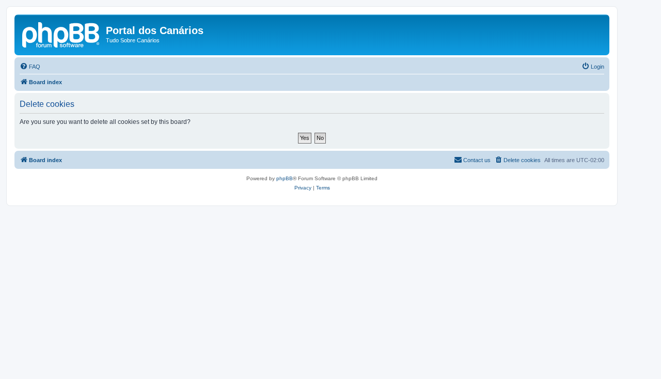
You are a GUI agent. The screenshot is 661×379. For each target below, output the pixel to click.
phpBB (284, 178)
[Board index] (61, 33)
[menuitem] (30, 66)
